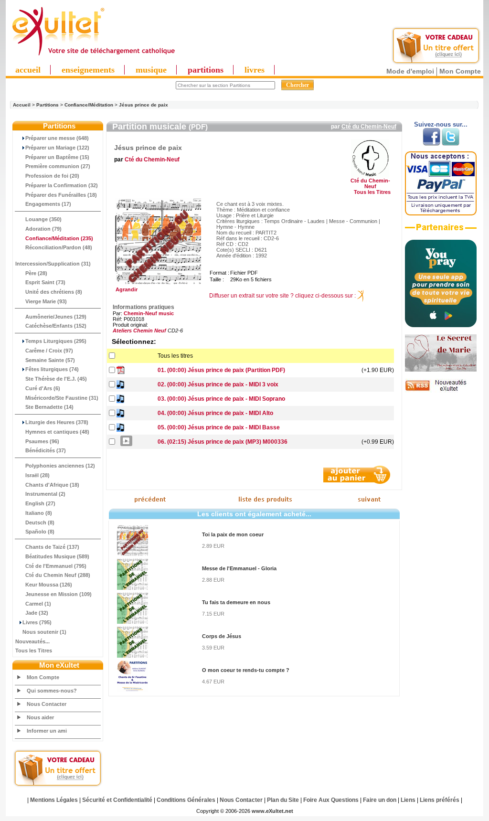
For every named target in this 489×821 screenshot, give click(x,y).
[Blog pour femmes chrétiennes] (441, 369)
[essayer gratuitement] (436, 63)
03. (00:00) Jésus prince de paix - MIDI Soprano (221, 398)
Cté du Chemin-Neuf (368, 126)
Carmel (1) (38, 604)
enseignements (88, 70)
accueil (28, 70)
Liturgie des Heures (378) (56, 422)
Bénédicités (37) (45, 450)
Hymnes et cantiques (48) (57, 432)
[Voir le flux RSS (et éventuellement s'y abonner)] (441, 390)
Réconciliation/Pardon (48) (58, 247)
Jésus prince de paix (143, 104)
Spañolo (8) (39, 531)
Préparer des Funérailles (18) (61, 195)
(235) (59, 238)
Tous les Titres (33, 650)
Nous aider (40, 717)
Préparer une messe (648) (57, 138)
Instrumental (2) (45, 494)
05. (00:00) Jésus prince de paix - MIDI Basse (219, 427)
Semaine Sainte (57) (50, 360)
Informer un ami (47, 731)
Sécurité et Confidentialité (117, 800)
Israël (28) (37, 475)
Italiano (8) (38, 513)
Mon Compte (460, 71)
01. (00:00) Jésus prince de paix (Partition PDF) (221, 370)
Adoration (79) (43, 229)
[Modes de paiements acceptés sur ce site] (441, 213)
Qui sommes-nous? (52, 690)
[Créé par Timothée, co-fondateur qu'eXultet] (441, 325)
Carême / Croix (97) (49, 350)
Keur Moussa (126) (48, 584)
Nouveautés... (32, 641)
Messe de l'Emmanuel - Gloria (239, 568)
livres (254, 70)
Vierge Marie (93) (46, 301)
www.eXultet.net (272, 811)
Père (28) (36, 273)
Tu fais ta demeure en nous (236, 602)
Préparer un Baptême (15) (57, 157)
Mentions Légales (54, 800)
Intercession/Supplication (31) (53, 264)
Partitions (47, 104)
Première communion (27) (57, 166)
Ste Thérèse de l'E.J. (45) (56, 379)
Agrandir (125, 289)
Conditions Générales (186, 800)
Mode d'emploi (410, 71)
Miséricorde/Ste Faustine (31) (61, 398)
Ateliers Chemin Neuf (139, 330)
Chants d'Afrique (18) (52, 485)
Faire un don (379, 800)
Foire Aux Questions (331, 800)
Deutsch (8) (39, 522)
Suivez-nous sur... (441, 124)
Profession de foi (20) (52, 176)
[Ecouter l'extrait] (441, 230)
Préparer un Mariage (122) (57, 147)
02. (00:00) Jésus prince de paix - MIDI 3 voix (218, 384)
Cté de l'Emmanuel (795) (55, 566)
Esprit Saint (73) (45, 282)
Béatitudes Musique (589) (57, 556)
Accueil (22, 104)
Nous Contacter (46, 704)
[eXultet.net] (93, 56)
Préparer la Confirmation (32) (61, 185)
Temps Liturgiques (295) (55, 341)
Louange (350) (43, 219)
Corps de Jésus (221, 636)
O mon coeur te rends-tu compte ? (245, 670)
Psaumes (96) (42, 441)
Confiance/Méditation (88, 104)
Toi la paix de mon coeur (233, 534)
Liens (408, 800)
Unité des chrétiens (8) (53, 292)
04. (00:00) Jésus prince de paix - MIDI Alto (215, 413)
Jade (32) (36, 613)
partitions (205, 70)
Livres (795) (37, 622)
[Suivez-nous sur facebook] (431, 143)
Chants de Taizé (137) (52, 547)
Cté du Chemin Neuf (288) (57, 575)
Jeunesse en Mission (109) (58, 594)
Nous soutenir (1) (44, 632)
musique (151, 70)
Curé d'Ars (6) (42, 388)
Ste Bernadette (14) (49, 407)
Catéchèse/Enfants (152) (55, 326)
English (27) (40, 503)
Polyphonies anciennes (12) (60, 466)
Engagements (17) (48, 204)
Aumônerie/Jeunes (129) (55, 317)
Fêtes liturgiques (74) (52, 369)
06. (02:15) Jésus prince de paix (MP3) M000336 (222, 441)
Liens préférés (439, 800)
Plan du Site (283, 800)
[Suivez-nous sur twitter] (450, 143)
